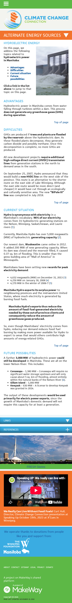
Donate (49, 567)
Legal (33, 567)
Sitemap (25, 567)
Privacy (40, 567)
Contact (15, 567)
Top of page (61, 122)
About (7, 567)
